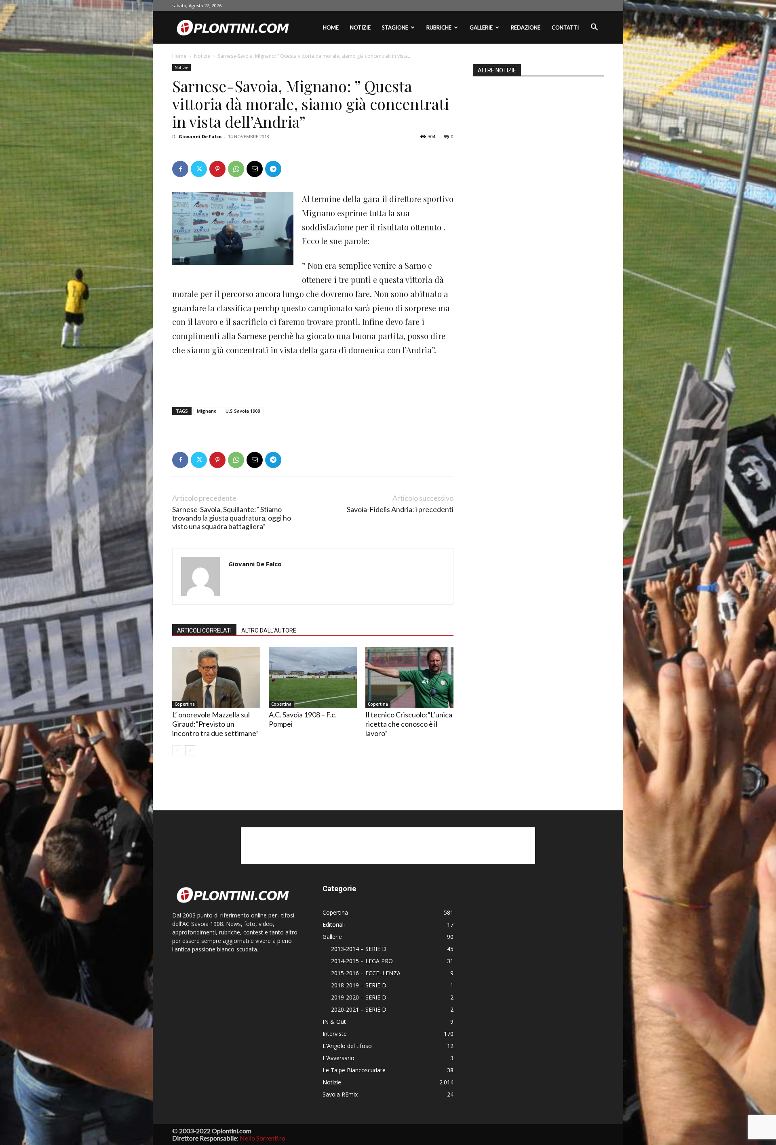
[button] (594, 28)
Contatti (565, 27)
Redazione (525, 27)
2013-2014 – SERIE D (358, 949)
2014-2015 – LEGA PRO (362, 961)
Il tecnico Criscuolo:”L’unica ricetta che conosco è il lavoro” (408, 724)
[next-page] (190, 750)
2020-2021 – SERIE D (358, 1009)
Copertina (185, 704)
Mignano (207, 411)
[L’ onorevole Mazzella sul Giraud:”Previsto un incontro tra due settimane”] (216, 677)
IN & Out (334, 1021)
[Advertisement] (312, 380)
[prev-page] (177, 750)
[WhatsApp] (236, 169)
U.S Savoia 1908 (243, 411)
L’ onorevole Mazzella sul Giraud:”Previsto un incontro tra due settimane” (215, 724)
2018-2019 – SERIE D (358, 985)
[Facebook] (180, 169)
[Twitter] (199, 169)
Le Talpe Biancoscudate (354, 1070)
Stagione (395, 27)
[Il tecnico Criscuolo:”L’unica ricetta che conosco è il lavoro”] (409, 677)
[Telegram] (273, 169)
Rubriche (438, 27)
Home (331, 27)
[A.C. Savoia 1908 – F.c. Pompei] (313, 677)
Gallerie (481, 27)
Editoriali (334, 924)
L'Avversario (338, 1058)
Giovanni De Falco (200, 136)
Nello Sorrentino (262, 1138)
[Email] (255, 169)
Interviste (335, 1033)
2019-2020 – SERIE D (358, 997)
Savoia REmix (340, 1094)
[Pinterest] (217, 169)
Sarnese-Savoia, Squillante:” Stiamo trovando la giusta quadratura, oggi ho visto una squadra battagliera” (231, 518)
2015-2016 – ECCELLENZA (366, 973)
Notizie (360, 27)
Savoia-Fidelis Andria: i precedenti (400, 509)
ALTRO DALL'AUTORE (268, 630)
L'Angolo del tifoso (347, 1046)
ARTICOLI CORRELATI (204, 630)
